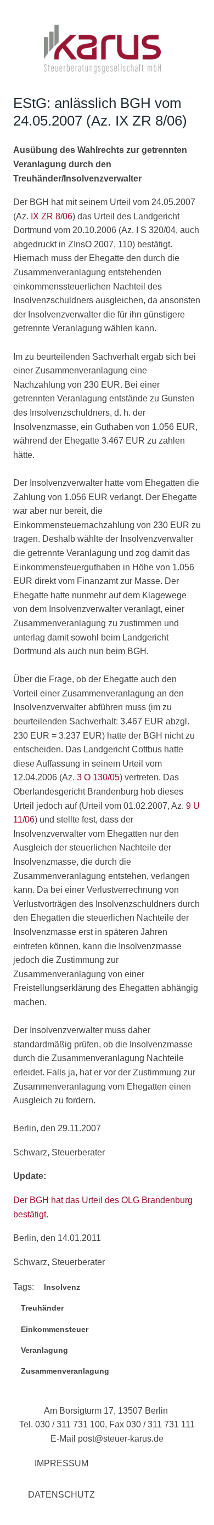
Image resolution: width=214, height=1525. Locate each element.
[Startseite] (102, 70)
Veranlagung (44, 1350)
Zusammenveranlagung (65, 1371)
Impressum (61, 1463)
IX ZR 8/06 (51, 216)
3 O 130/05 (98, 777)
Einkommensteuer (54, 1329)
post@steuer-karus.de (121, 1438)
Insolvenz (62, 1287)
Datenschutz (61, 1494)
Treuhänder (42, 1307)
